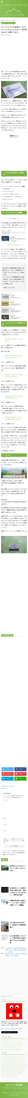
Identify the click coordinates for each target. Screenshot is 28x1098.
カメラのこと (5, 1043)
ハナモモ (20, 1059)
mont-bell (11, 287)
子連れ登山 (12, 1067)
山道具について (6, 786)
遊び (8, 1075)
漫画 (8, 1073)
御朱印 (13, 1070)
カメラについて (15, 1041)
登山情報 (20, 1073)
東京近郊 (4, 1073)
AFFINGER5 (16, 1095)
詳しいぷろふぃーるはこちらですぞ (12, 1028)
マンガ (10, 1062)
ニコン (14, 1059)
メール (5, 824)
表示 (16, 136)
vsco (11, 1057)
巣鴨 (9, 1070)
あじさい (16, 1057)
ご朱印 (3, 1059)
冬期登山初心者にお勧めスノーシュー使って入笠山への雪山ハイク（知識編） (18, 903)
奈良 (7, 1067)
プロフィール (5, 1062)
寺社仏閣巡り (20, 1043)
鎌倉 (12, 1075)
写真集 (12, 1065)
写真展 (7, 1065)
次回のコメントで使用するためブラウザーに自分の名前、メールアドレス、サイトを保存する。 (13, 840)
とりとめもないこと (6, 1041)
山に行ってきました (6, 1046)
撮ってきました (5, 1049)
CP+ (3, 1057)
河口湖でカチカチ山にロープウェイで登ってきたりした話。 (18, 868)
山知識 (23, 1067)
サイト (4, 830)
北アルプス (18, 1065)
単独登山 (24, 1065)
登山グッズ (5, 788)
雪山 (16, 1075)
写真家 (3, 1065)
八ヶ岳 (23, 1062)
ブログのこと (12, 1043)
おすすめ (22, 1057)
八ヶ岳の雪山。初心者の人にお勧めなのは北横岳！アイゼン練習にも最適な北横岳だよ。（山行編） (16, 949)
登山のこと (12, 786)
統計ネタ (4, 1075)
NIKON (6, 1057)
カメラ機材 (8, 1059)
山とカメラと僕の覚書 (14, 1085)
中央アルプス (17, 1062)
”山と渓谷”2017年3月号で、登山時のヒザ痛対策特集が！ (18, 925)
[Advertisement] (14, 53)
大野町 (3, 1067)
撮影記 (18, 1070)
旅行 (22, 1070)
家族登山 (19, 1067)
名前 (4, 818)
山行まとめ (4, 1070)
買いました (19, 1049)
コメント (5, 800)
